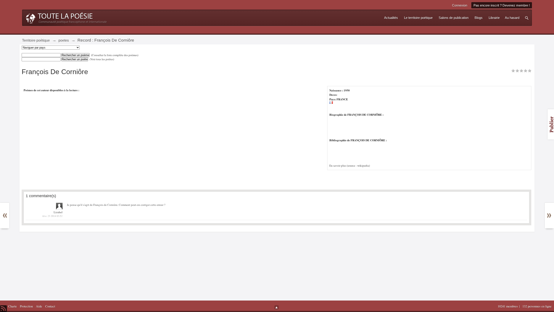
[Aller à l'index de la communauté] (65, 17)
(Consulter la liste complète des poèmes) (114, 55)
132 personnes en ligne (537, 306)
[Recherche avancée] (527, 18)
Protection (26, 306)
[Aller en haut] (276, 307)
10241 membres (508, 306)
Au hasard (512, 18)
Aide (39, 306)
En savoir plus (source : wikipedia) (349, 165)
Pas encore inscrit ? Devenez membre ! (501, 5)
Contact (50, 306)
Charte (12, 306)
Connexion (459, 5)
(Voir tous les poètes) (102, 59)
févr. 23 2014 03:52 (52, 216)
